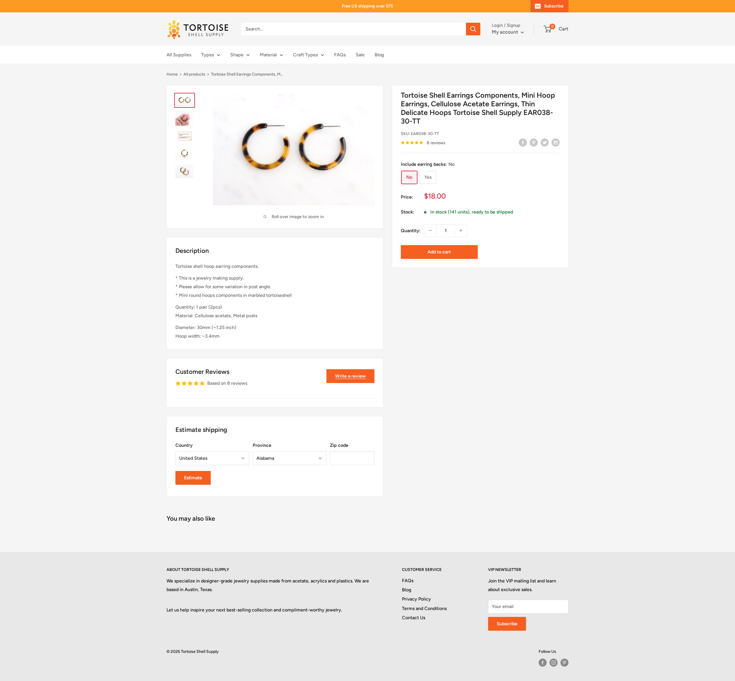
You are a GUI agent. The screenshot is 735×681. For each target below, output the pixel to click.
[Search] (473, 29)
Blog (379, 54)
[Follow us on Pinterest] (564, 663)
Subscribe (553, 6)
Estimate (193, 477)
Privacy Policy (416, 599)
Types (207, 54)
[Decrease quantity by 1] (430, 230)
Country (184, 445)
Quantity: (411, 230)
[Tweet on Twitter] (545, 142)
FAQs (340, 54)
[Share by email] (556, 142)
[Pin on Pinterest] (534, 142)
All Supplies (179, 54)
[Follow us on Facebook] (543, 663)
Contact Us (413, 617)
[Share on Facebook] (523, 142)
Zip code (339, 445)
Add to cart (439, 251)
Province (262, 445)
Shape (236, 54)
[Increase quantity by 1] (461, 230)
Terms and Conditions (424, 608)
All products (194, 74)
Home (172, 74)
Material (268, 54)
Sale (360, 54)
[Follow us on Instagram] (554, 663)
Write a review (350, 376)
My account (505, 32)
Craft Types (305, 54)
